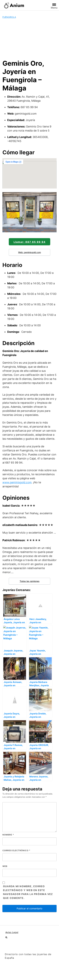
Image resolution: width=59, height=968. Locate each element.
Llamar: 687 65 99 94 (30, 241)
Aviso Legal (11, 932)
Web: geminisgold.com (29, 252)
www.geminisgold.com (17, 482)
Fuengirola (9, 17)
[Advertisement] (29, 39)
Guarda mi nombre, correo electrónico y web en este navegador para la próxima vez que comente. (28, 892)
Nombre (8, 834)
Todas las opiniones (29, 581)
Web (4, 866)
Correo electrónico (16, 850)
